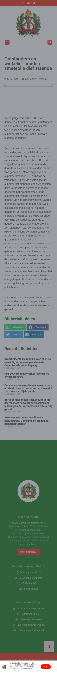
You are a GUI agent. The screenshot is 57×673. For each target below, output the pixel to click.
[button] (53, 664)
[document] (28, 336)
